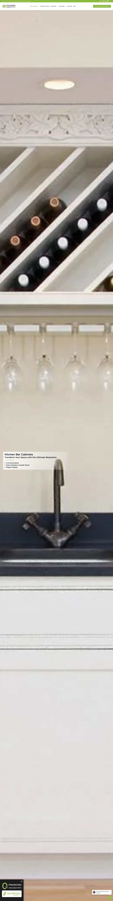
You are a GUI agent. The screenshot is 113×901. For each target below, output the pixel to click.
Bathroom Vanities (45, 6)
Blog (75, 6)
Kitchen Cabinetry (34, 6)
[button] (21, 881)
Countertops (53, 6)
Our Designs (61, 6)
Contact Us (69, 6)
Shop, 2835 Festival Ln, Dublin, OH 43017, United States (16, 1)
